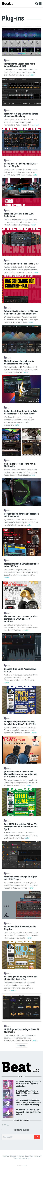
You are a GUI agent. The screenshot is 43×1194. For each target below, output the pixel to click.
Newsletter (6, 1156)
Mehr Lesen (21, 1045)
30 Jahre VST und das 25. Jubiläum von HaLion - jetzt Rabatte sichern (28, 1112)
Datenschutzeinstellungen (22, 1158)
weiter (31, 75)
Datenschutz (29, 1156)
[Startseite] (7, 3)
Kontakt (21, 1156)
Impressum (37, 1156)
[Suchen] (37, 3)
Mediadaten (14, 1156)
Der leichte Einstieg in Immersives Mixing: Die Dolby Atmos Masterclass (28, 1083)
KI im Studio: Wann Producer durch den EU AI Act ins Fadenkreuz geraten (28, 1093)
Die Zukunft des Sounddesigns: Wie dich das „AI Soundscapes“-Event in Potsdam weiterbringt (28, 1102)
